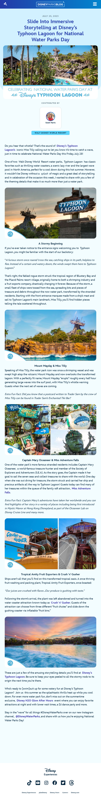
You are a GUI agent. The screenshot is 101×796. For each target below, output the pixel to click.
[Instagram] (46, 782)
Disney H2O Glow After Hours (35, 700)
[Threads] (71, 782)
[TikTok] (29, 782)
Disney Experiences (29, 793)
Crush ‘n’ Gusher (60, 602)
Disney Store (54, 793)
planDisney (43, 793)
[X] (63, 782)
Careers (65, 793)
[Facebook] (54, 782)
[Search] (5, 4)
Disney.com (75, 793)
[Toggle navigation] (95, 4)
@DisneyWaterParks (28, 716)
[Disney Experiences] (50, 772)
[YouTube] (38, 782)
